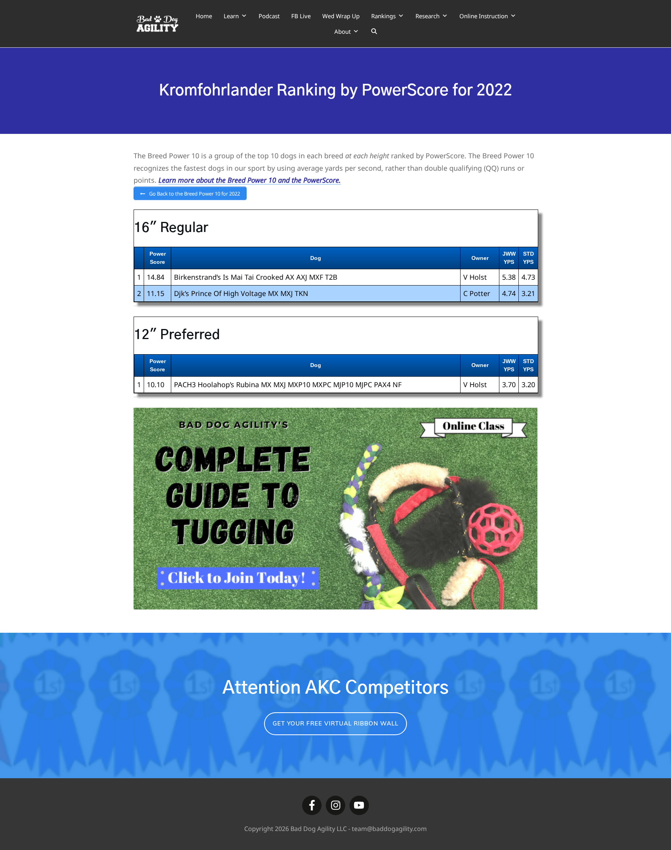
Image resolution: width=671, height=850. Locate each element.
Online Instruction (483, 16)
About (342, 31)
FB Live (301, 16)
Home (204, 16)
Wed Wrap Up (341, 16)
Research (427, 16)
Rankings (383, 16)
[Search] (374, 31)
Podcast (269, 16)
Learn (231, 16)
